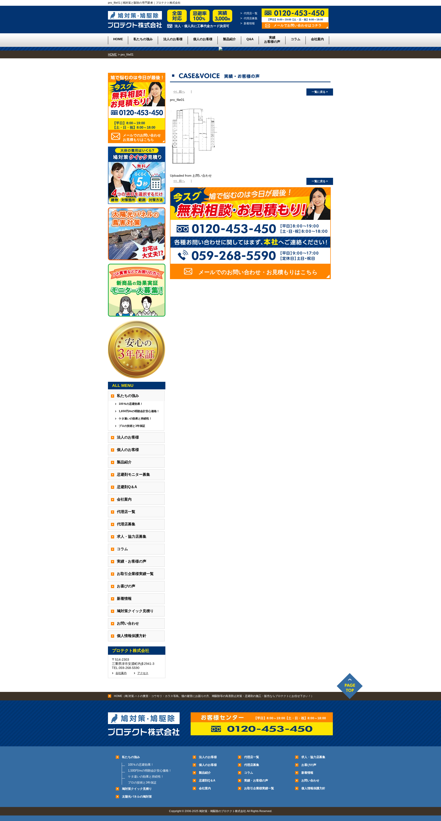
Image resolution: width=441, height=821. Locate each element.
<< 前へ (179, 91)
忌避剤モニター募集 (133, 474)
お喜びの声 (126, 586)
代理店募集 (250, 18)
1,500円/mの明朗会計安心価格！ (150, 770)
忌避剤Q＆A (127, 487)
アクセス (142, 673)
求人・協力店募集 (131, 536)
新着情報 (249, 23)
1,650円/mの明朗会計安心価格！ (139, 411)
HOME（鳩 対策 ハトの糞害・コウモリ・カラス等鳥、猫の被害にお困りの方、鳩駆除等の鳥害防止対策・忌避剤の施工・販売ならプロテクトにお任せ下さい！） (214, 696)
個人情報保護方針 (131, 636)
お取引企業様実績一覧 (135, 574)
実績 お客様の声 (272, 39)
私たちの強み (143, 39)
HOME (118, 39)
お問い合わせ (128, 623)
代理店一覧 (250, 13)
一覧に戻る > (320, 91)
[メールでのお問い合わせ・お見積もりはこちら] (250, 277)
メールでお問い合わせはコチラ (298, 25)
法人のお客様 (173, 39)
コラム (295, 39)
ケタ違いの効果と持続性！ (135, 418)
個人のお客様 (202, 39)
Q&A (250, 39)
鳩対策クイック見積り (135, 611)
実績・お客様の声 (131, 561)
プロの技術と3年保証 (132, 425)
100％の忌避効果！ (131, 403)
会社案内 (317, 39)
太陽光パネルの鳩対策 (137, 796)
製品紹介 (229, 39)
